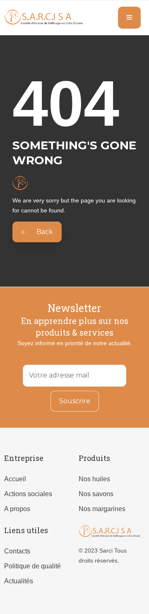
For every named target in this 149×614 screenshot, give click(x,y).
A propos (17, 508)
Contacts (17, 551)
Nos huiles (94, 478)
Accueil (15, 478)
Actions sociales (28, 493)
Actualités (18, 581)
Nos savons (96, 493)
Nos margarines (102, 508)
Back (44, 232)
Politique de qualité (32, 566)
